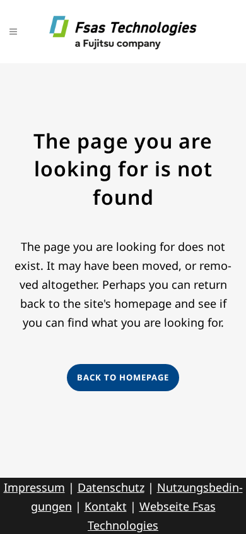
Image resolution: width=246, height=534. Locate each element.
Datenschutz (111, 487)
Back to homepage (123, 377)
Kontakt (106, 506)
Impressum (34, 487)
